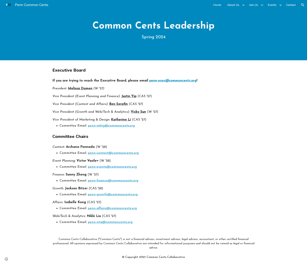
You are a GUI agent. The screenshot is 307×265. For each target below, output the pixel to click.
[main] (153, 30)
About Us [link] (233, 5)
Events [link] (272, 5)
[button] (302, 5)
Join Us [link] (253, 5)
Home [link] (217, 5)
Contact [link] (291, 5)
